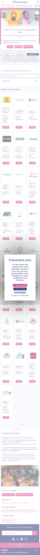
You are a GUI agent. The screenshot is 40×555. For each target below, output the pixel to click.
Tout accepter (20, 285)
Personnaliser (20, 292)
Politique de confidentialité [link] (20, 295)
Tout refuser (21, 289)
